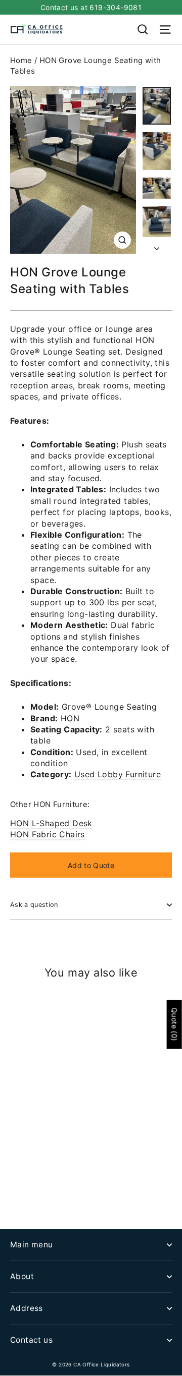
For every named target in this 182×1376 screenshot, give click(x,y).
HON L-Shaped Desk (51, 823)
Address (26, 1308)
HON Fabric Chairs (47, 834)
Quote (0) (174, 1025)
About (22, 1276)
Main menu (31, 1244)
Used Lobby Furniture (117, 774)
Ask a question (34, 904)
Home (21, 60)
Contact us (31, 1340)
